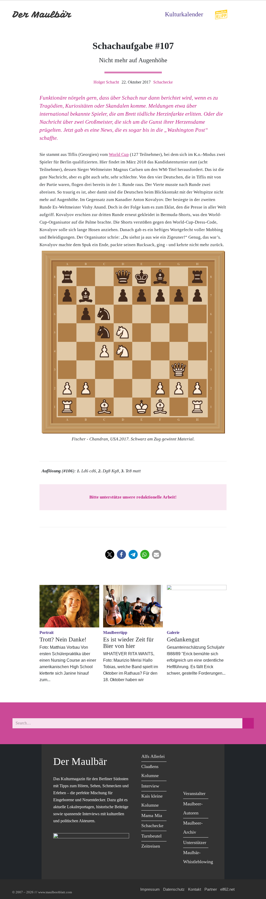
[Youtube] (188, 768)
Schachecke (163, 82)
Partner (210, 889)
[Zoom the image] (221, 12)
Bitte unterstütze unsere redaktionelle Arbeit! (133, 497)
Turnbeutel (151, 836)
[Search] (248, 723)
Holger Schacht (106, 82)
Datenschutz (174, 889)
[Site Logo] (42, 14)
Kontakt (194, 889)
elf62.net (227, 889)
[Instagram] (200, 768)
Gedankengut (183, 639)
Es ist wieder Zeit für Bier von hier (128, 642)
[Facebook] (188, 757)
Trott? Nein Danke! (63, 639)
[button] (109, 554)
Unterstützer (194, 842)
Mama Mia (151, 815)
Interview (150, 786)
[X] (200, 757)
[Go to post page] (69, 606)
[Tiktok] (188, 778)
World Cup (119, 154)
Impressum (150, 889)
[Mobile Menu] (247, 14)
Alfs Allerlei (153, 756)
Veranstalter (194, 793)
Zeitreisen (150, 846)
